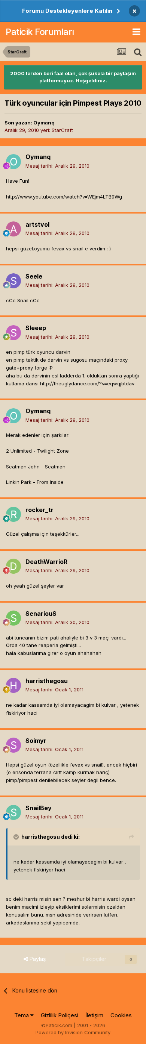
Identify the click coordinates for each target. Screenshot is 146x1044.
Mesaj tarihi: (57, 166)
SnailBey (38, 808)
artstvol (37, 224)
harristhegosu (46, 681)
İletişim (94, 1015)
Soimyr (35, 740)
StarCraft (62, 130)
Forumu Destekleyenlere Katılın (67, 10)
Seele (33, 276)
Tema (22, 1015)
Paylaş (37, 959)
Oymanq (44, 123)
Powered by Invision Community (73, 1032)
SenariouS (41, 613)
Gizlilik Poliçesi (59, 1015)
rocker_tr (39, 510)
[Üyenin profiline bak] (13, 161)
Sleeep (35, 328)
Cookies (121, 1015)
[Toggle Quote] (16, 837)
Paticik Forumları (40, 31)
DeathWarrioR (46, 561)
